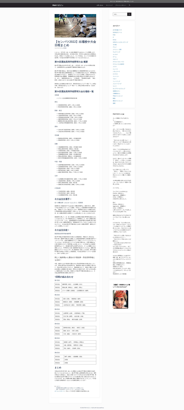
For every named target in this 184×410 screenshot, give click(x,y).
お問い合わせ (100, 5)
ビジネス (115, 74)
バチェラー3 (116, 71)
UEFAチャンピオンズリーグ (120, 42)
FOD (114, 35)
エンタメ (115, 54)
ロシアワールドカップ (119, 88)
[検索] (129, 14)
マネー (115, 79)
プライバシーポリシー (120, 5)
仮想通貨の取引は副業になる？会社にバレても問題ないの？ (69, 388)
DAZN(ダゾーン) (117, 32)
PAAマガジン (57, 5)
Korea (114, 40)
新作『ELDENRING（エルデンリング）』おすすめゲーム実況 (70, 389)
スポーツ (58, 386)
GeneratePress (100, 407)
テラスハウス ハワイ (118, 62)
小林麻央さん (116, 93)
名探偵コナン (116, 91)
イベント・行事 (117, 49)
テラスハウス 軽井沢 (118, 64)
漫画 (114, 103)
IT (113, 37)
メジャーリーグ (117, 84)
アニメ (115, 47)
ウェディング (116, 52)
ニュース (115, 69)
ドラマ (115, 66)
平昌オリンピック (118, 96)
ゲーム (115, 57)
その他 (115, 44)
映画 (114, 98)
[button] (130, 5)
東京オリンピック (118, 101)
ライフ (115, 86)
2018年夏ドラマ (117, 30)
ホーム (56, 391)
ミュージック (116, 81)
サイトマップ (109, 5)
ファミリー (116, 76)
